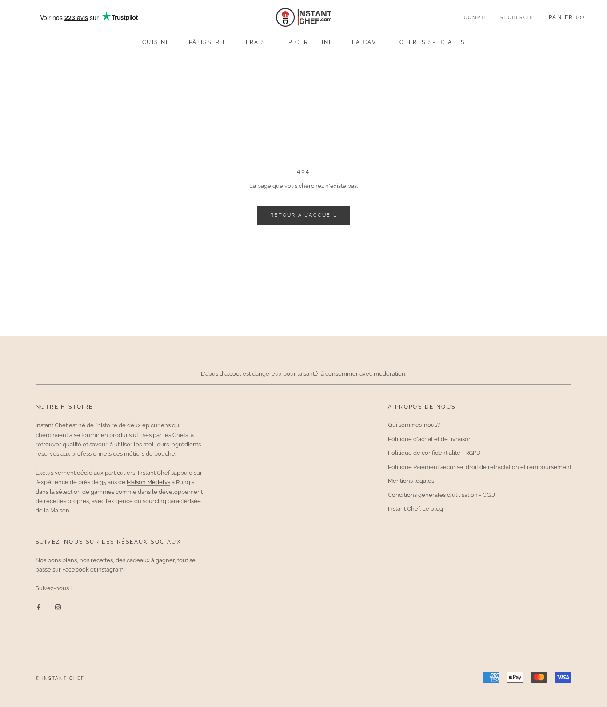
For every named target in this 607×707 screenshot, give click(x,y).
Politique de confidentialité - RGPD (434, 452)
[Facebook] (38, 607)
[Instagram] (58, 607)
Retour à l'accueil (303, 215)
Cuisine (156, 42)
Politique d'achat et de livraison (430, 439)
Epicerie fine (308, 42)
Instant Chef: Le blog (415, 508)
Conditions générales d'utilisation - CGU (441, 495)
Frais (256, 42)
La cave (366, 42)
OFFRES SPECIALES (432, 42)
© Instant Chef (60, 678)
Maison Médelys (148, 482)
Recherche (517, 17)
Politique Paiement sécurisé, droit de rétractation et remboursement (479, 467)
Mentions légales (411, 480)
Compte (476, 17)
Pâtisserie (208, 42)
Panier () (567, 17)
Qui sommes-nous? (414, 424)
